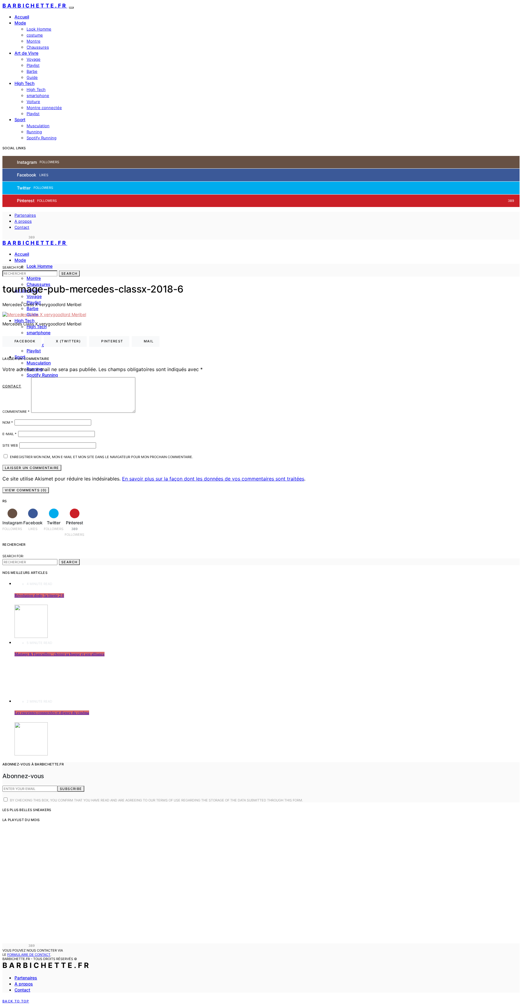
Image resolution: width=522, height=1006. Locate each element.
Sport (19, 119)
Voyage (33, 59)
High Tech (24, 83)
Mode (20, 22)
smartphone (38, 95)
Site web (10, 445)
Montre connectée (44, 107)
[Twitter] (18, 237)
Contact (21, 227)
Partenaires (25, 215)
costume (35, 35)
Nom (7, 422)
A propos (23, 221)
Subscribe (71, 789)
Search (69, 273)
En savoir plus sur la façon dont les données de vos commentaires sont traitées (213, 479)
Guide (32, 77)
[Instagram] (4, 237)
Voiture (33, 101)
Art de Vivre (26, 53)
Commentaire (16, 411)
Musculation (38, 125)
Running (34, 131)
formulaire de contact (28, 955)
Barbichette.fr (34, 5)
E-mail (9, 434)
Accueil (21, 16)
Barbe (32, 71)
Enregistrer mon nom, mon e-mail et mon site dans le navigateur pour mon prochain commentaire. (101, 457)
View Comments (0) (26, 490)
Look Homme (39, 29)
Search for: (13, 267)
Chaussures (38, 47)
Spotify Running (41, 137)
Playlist (33, 65)
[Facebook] (11, 237)
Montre (33, 41)
